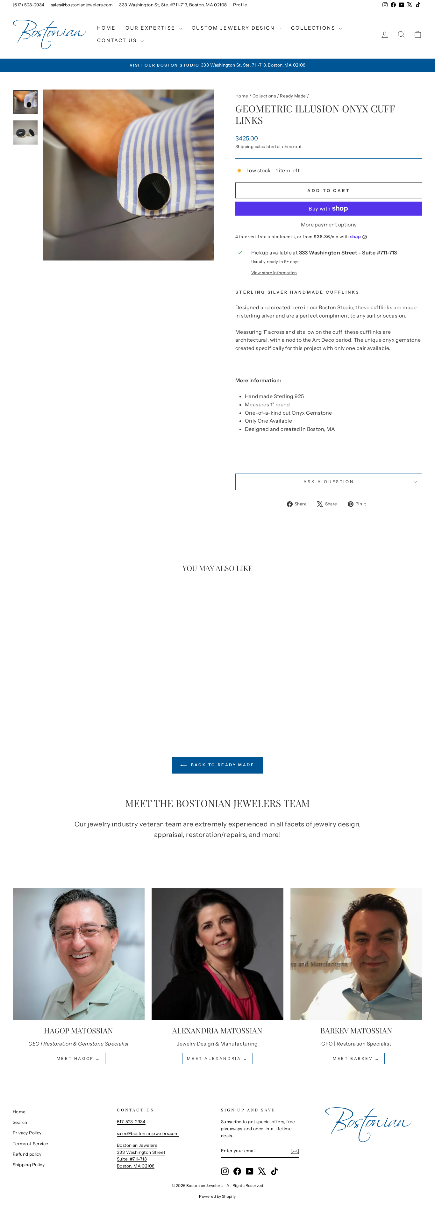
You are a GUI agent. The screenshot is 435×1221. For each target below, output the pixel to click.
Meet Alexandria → (217, 1058)
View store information (274, 272)
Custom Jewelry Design (234, 28)
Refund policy (27, 1154)
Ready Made (293, 95)
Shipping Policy (29, 1164)
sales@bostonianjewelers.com (82, 4)
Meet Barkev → (356, 1058)
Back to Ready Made (221, 764)
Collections (314, 28)
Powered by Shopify (217, 1196)
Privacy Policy (27, 1132)
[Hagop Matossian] (79, 954)
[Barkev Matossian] (356, 954)
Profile (240, 4)
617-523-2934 (131, 1121)
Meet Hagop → (79, 1058)
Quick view (61, 677)
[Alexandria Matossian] (217, 954)
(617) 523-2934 (29, 4)
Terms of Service (30, 1143)
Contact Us (118, 40)
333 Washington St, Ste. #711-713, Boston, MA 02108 (173, 4)
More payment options (329, 224)
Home (106, 28)
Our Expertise (151, 28)
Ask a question (328, 481)
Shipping (244, 146)
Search (20, 1122)
